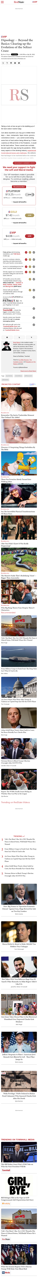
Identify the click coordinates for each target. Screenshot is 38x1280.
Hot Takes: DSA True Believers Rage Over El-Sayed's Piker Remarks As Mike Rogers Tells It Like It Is (19, 981)
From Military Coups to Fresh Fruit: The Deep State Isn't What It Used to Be (19, 669)
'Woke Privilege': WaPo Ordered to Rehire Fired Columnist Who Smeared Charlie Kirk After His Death (19, 1096)
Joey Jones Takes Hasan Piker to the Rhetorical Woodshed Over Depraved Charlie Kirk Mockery (19, 1019)
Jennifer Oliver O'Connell (8, 765)
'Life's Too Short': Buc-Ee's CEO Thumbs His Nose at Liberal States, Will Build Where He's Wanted (19, 639)
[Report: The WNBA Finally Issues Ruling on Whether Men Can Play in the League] (19, 779)
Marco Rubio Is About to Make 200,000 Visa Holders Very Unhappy (19, 945)
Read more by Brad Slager (28, 371)
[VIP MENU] (34, 2)
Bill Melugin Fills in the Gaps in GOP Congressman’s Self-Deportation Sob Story (17, 1198)
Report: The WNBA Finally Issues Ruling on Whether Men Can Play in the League (16, 792)
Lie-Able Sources (24, 359)
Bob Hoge (4, 643)
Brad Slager (6, 54)
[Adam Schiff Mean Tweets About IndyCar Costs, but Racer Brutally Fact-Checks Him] (19, 718)
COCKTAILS (18, 376)
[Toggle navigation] (2, 2)
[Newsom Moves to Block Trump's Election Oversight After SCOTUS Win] (19, 748)
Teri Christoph (5, 704)
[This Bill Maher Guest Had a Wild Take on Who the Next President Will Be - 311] (19, 1152)
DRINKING (5, 380)
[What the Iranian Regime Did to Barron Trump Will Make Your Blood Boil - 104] (19, 1254)
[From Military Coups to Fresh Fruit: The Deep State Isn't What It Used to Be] (19, 656)
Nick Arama (19, 914)
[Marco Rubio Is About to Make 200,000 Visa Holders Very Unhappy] (19, 932)
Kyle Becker (4, 796)
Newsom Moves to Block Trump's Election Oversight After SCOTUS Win (15, 762)
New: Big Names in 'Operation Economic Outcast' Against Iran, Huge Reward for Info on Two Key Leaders (19, 909)
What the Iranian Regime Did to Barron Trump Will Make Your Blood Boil (16, 1267)
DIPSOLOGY (28, 376)
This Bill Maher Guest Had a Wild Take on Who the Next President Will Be (17, 1165)
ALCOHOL (9, 376)
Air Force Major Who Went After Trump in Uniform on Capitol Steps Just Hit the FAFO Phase (18, 700)
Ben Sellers (4, 673)
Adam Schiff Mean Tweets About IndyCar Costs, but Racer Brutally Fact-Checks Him (17, 731)
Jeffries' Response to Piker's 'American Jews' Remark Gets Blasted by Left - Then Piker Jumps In (19, 1057)
